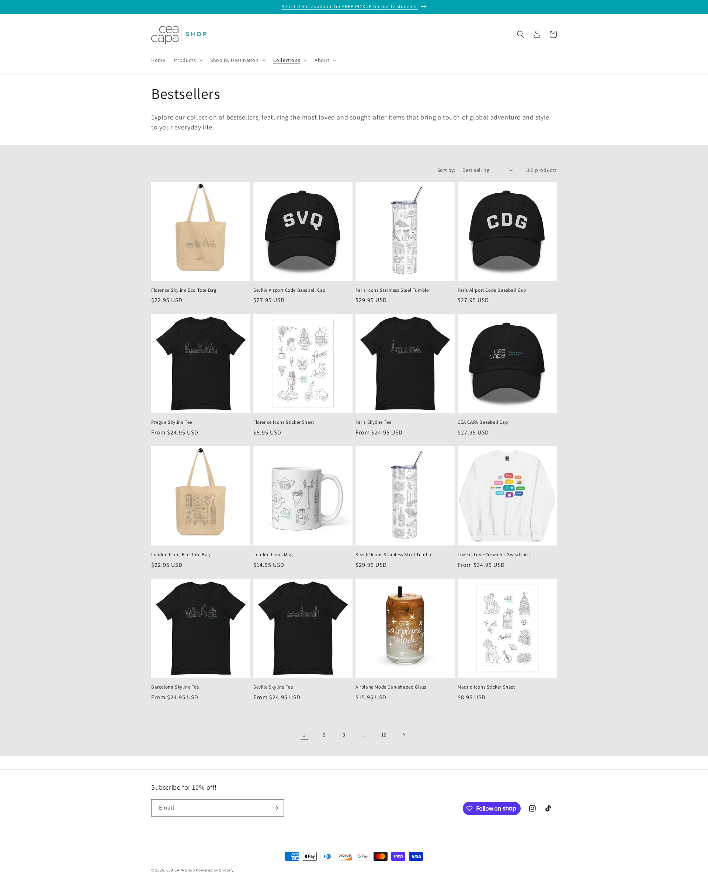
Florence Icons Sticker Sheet (283, 422)
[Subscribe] (275, 808)
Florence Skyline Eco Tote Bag (183, 290)
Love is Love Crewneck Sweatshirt (494, 555)
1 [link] (304, 734)
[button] (188, 60)
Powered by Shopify (215, 870)
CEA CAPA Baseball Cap (483, 422)
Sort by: (446, 170)
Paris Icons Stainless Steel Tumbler (392, 290)
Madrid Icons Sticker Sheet (486, 687)
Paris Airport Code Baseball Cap (492, 290)
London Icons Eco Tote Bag (181, 555)
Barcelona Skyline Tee (175, 687)
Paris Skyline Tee (373, 422)
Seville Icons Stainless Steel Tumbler (394, 555)
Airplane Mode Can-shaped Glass (390, 687)
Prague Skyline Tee (171, 422)
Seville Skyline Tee (273, 687)
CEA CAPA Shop (180, 870)
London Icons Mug (273, 555)
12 (383, 734)
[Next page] (404, 735)
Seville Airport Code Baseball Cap (289, 290)
